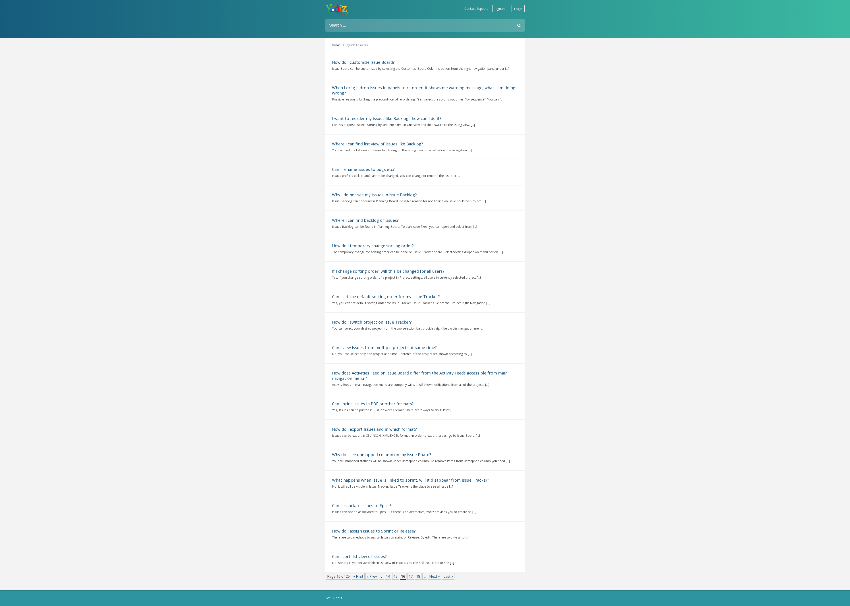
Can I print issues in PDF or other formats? (373, 403)
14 (388, 576)
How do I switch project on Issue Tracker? (372, 322)
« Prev (372, 576)
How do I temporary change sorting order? (373, 245)
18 (418, 576)
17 (411, 576)
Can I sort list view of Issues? (359, 556)
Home (336, 45)
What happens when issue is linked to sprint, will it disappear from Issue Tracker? (410, 480)
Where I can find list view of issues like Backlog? (377, 144)
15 (396, 576)
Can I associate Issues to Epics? (361, 505)
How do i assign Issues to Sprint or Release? (374, 531)
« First (358, 576)
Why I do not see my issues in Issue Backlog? (374, 194)
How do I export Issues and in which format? (374, 429)
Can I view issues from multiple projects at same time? (384, 347)
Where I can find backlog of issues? (365, 220)
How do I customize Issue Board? (363, 62)
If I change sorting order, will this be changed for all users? (388, 271)
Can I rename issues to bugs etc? (363, 169)
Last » (448, 576)
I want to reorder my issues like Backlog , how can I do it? (386, 118)
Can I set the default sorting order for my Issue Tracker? (386, 296)
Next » (434, 576)
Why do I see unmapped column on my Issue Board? (381, 454)
